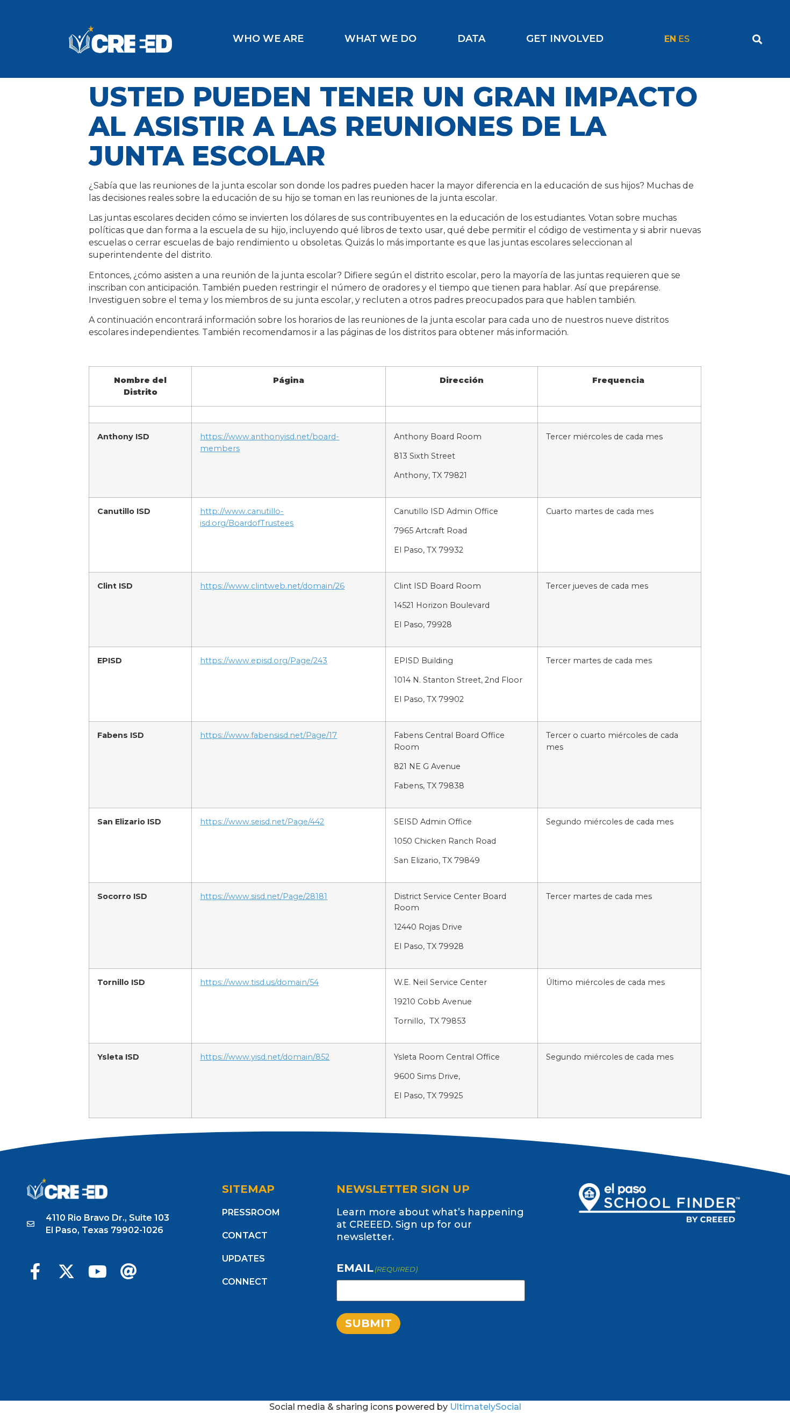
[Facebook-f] (35, 1271)
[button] (757, 39)
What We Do (380, 39)
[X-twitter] (66, 1271)
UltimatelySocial (485, 1407)
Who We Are (268, 39)
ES (684, 39)
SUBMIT (368, 1323)
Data (471, 39)
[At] (128, 1271)
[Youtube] (97, 1271)
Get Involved (565, 39)
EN (670, 39)
